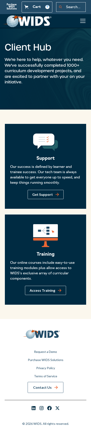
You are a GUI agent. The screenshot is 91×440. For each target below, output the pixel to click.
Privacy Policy (45, 368)
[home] (27, 21)
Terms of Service (45, 376)
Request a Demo (45, 352)
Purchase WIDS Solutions (12, 7)
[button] (37, 7)
